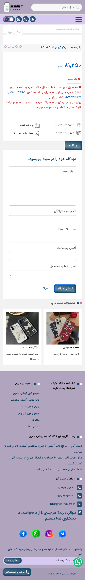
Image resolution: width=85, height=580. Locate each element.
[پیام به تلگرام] (62, 533)
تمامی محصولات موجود (50, 107)
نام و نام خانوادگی (65, 211)
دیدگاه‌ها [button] (73, 145)
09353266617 (72, 97)
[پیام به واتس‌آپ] (78, 562)
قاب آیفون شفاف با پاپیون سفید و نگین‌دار (22, 356)
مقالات (36, 420)
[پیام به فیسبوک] (23, 533)
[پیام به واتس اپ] (19, 19)
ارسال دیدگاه (65, 288)
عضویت (13, 560)
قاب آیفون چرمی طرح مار (66, 354)
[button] (33, 19)
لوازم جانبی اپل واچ (29, 413)
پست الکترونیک (66, 229)
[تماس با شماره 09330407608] (26, 19)
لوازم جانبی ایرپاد (30, 406)
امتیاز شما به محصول (63, 266)
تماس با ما (34, 426)
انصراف (46, 288)
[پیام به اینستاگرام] (49, 533)
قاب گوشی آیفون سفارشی (25, 400)
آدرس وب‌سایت (66, 248)
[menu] (78, 19)
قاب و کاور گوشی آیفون (26, 393)
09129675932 (18, 92)
